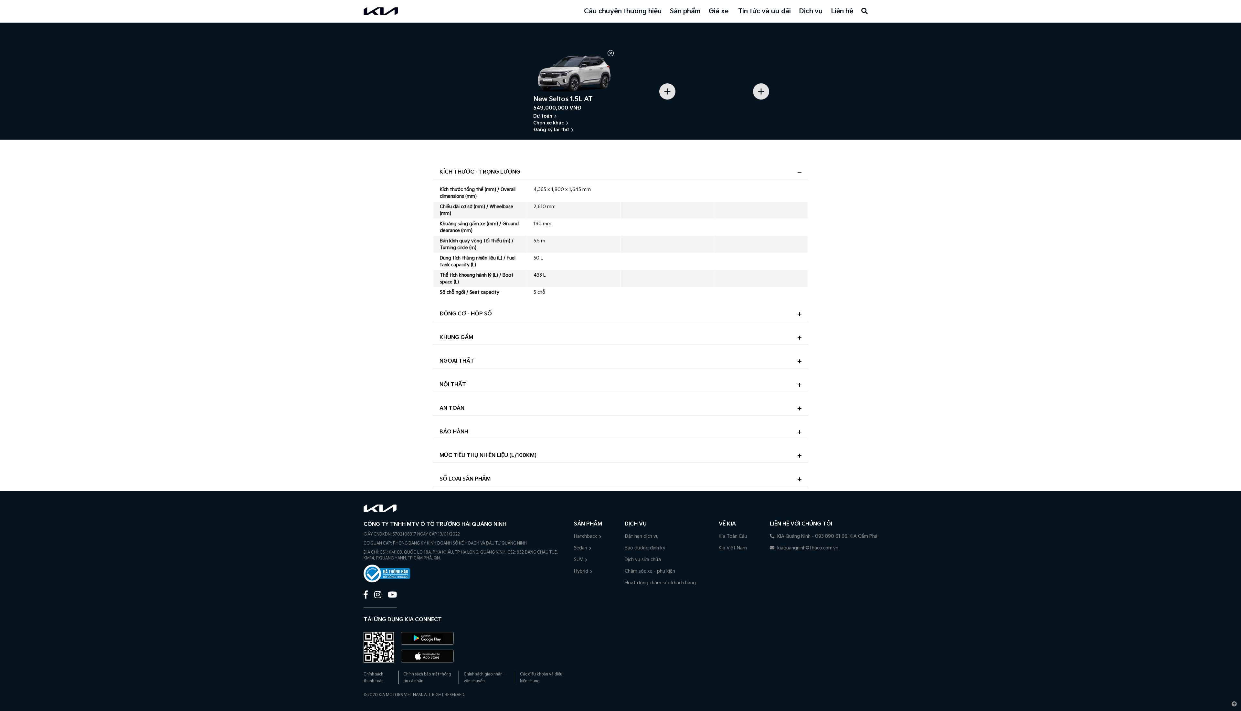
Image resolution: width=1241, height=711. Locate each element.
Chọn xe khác (548, 123)
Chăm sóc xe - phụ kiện (650, 571)
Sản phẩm (685, 11)
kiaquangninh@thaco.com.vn (807, 548)
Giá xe (718, 11)
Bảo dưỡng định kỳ (645, 548)
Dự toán (542, 116)
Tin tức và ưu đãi (764, 11)
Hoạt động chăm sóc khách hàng (660, 583)
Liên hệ (842, 11)
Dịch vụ (811, 11)
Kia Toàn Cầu (733, 536)
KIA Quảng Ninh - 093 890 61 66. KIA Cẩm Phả (826, 536)
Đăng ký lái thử (551, 130)
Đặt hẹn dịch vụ (642, 536)
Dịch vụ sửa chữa (643, 559)
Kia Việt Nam (733, 548)
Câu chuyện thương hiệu (623, 11)
